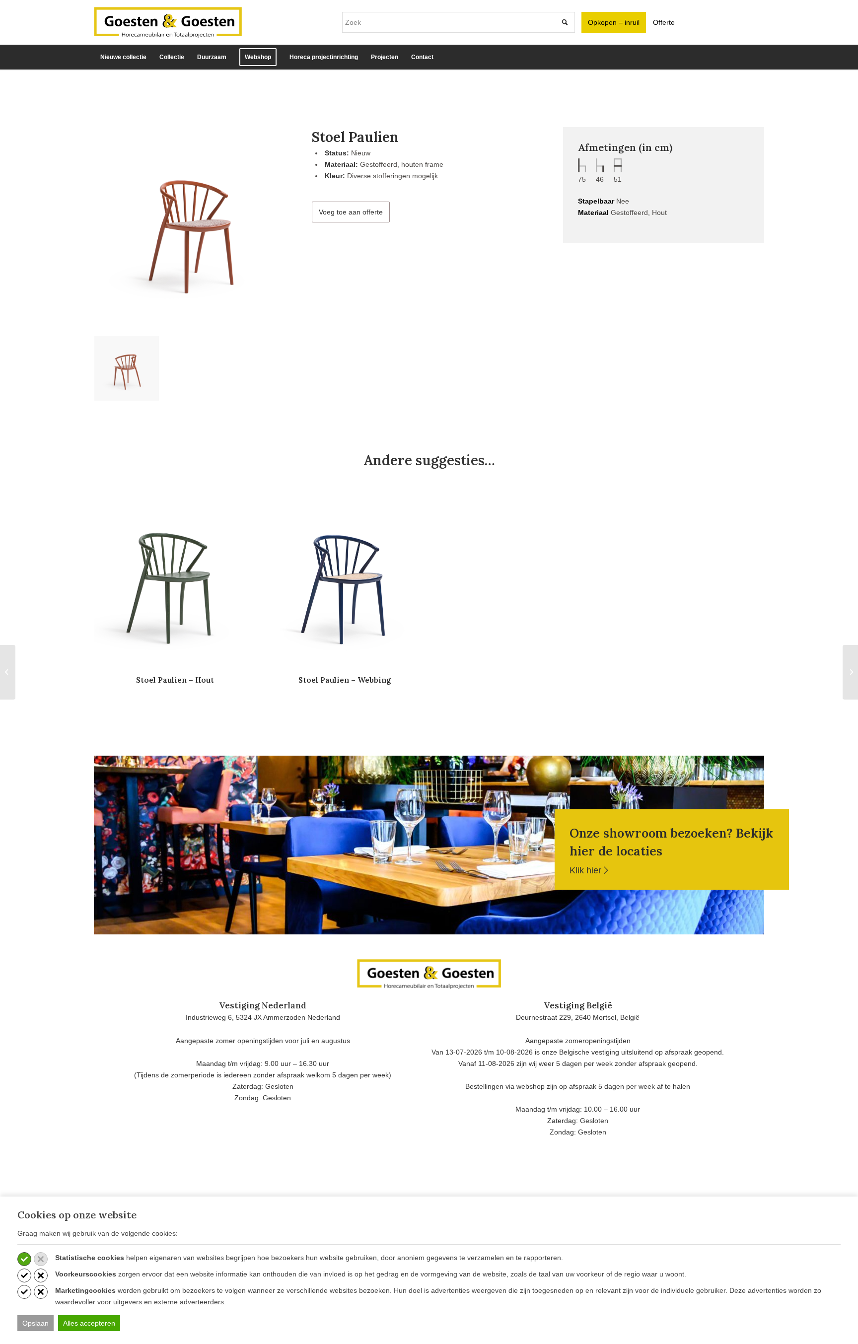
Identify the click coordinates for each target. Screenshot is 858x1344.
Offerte (664, 22)
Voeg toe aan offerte (351, 212)
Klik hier (587, 870)
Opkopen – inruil (614, 22)
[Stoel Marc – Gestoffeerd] (850, 672)
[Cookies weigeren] (41, 1259)
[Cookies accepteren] (24, 1259)
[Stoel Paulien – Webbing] (7, 672)
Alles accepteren (89, 1323)
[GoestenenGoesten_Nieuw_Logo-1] (168, 22)
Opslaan (35, 1323)
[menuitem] (123, 57)
